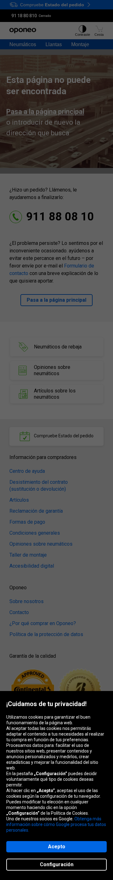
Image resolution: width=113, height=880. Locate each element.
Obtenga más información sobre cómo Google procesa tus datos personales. (56, 824)
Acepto (56, 847)
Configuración (56, 864)
